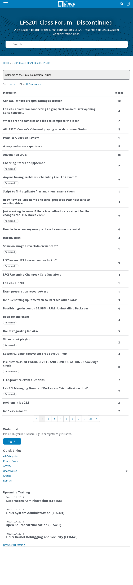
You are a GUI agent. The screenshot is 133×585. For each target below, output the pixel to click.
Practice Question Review (21, 138)
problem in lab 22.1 (16, 402)
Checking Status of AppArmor (24, 163)
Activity (7, 466)
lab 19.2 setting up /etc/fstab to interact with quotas (40, 300)
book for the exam (16, 317)
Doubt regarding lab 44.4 (20, 331)
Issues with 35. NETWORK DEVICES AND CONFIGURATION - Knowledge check (50, 363)
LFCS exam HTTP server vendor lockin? (30, 260)
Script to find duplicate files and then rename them (39, 191)
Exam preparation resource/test (25, 291)
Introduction (12, 238)
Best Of (7, 480)
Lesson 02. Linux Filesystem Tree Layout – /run (35, 354)
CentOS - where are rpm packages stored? (32, 101)
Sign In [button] (12, 441)
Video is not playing (16, 339)
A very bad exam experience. (23, 146)
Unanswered (66, 471)
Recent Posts (10, 461)
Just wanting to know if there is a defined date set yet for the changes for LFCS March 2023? (46, 213)
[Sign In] (128, 4)
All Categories (11, 456)
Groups (7, 475)
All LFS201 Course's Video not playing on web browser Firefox (45, 129)
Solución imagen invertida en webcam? (30, 246)
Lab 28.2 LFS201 (13, 283)
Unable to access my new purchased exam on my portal (41, 229)
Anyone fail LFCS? (15, 155)
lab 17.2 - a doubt (15, 411)
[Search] (122, 4)
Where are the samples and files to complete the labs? (41, 121)
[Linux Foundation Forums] (66, 4)
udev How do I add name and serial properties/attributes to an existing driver (47, 201)
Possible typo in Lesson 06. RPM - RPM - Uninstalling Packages (45, 308)
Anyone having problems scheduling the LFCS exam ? (40, 177)
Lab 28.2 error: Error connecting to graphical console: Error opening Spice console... (49, 111)
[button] (12, 84)
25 (90, 418)
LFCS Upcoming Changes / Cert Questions (32, 274)
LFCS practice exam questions (24, 380)
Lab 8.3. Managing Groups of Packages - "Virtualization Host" (45, 388)
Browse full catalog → (15, 544)
